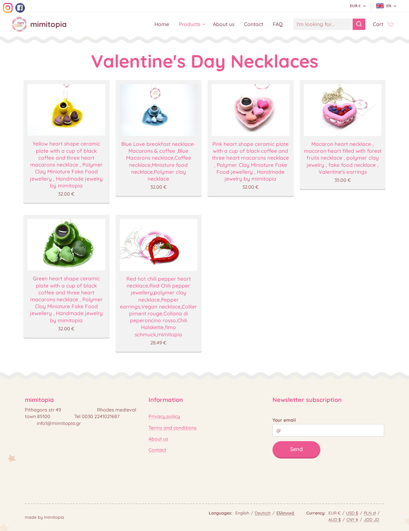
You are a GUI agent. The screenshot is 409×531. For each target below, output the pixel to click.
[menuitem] (163, 24)
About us (158, 439)
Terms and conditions (173, 428)
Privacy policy (164, 416)
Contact (157, 450)
